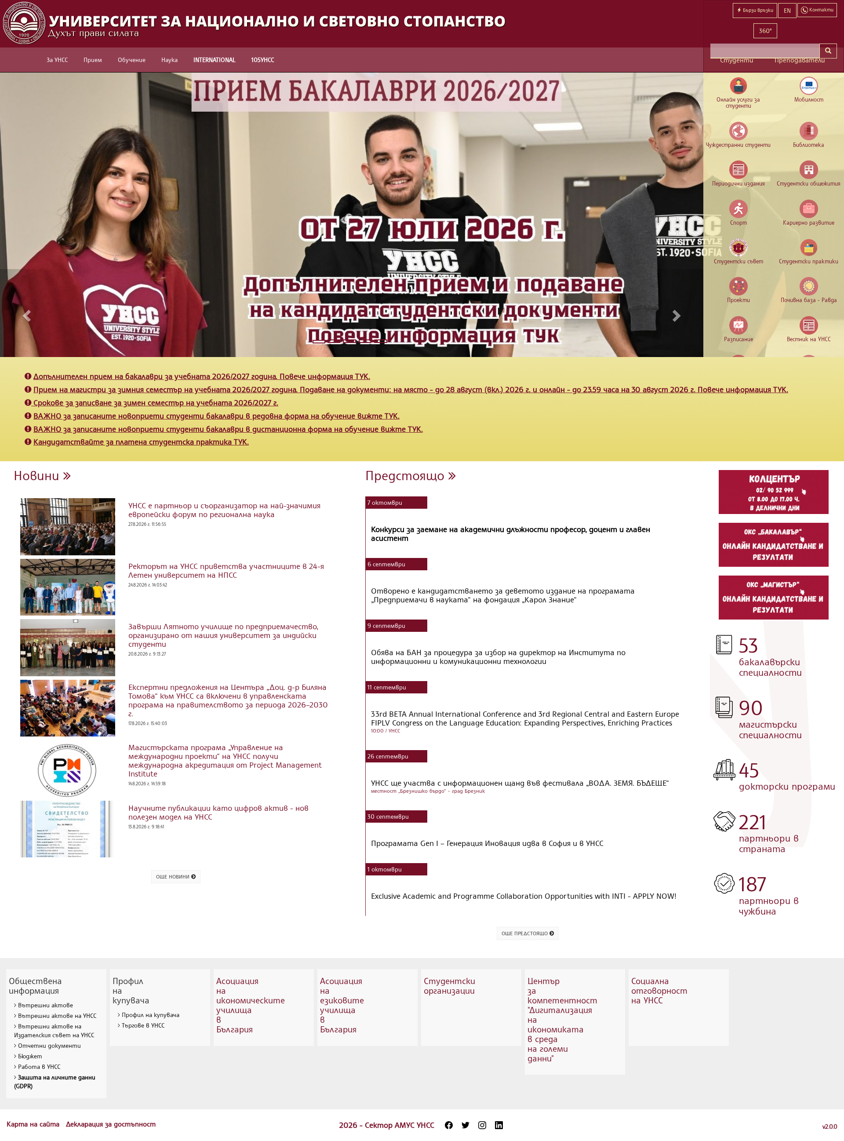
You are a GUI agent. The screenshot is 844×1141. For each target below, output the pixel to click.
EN (787, 10)
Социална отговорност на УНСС (659, 990)
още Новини (173, 876)
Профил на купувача (150, 1014)
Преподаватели (800, 60)
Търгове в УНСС (143, 1025)
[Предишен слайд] (25, 313)
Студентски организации (449, 985)
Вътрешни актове (45, 1005)
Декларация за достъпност (111, 1123)
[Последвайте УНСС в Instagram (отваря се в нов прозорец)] (482, 1125)
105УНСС (262, 59)
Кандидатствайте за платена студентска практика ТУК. (141, 441)
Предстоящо (406, 475)
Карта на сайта (34, 1123)
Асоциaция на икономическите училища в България (250, 1005)
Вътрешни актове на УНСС (57, 1015)
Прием (93, 59)
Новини (38, 475)
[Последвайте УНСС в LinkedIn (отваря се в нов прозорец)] (499, 1125)
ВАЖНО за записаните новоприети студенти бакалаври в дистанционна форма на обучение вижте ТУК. (228, 429)
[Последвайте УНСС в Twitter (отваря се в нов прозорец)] (465, 1125)
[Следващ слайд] (678, 313)
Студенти (736, 60)
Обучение (132, 59)
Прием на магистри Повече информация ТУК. (410, 389)
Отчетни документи (49, 1045)
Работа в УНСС (39, 1066)
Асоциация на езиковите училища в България (342, 1005)
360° (765, 30)
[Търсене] (828, 51)
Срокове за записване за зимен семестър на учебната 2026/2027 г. (155, 402)
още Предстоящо (525, 933)
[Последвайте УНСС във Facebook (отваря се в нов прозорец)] (449, 1125)
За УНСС (57, 59)
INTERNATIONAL (214, 59)
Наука (169, 59)
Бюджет (30, 1056)
